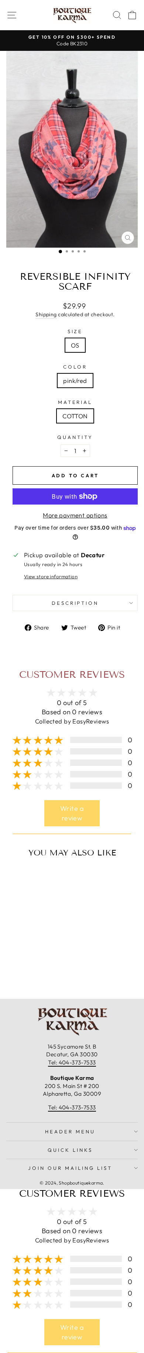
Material (75, 402)
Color (75, 367)
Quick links (70, 1150)
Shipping (45, 314)
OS (75, 345)
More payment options (75, 515)
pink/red (75, 380)
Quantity (75, 437)
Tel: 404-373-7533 (72, 1062)
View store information (51, 576)
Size (75, 331)
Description (75, 603)
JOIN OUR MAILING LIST (70, 1168)
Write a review (72, 813)
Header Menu (70, 1131)
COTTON (75, 416)
